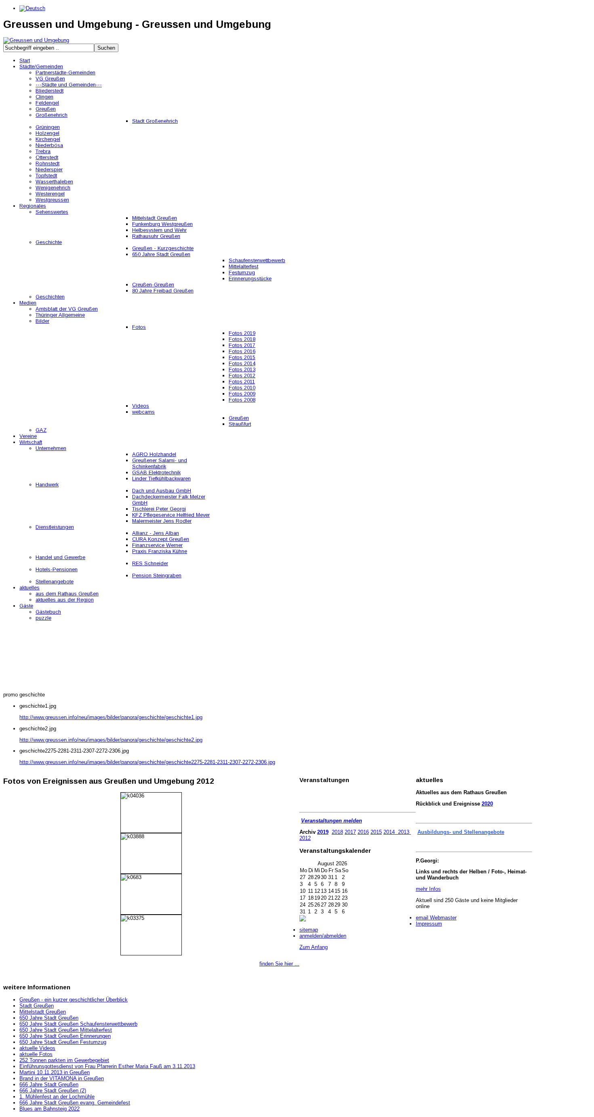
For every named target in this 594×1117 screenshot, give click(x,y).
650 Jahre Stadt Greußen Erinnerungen (65, 1036)
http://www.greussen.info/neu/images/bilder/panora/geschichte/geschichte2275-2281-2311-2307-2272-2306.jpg (147, 762)
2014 (389, 832)
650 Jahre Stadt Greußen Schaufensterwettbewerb (78, 1024)
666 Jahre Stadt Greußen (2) (52, 1091)
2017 (350, 832)
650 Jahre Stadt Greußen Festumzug (62, 1042)
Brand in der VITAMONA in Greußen (61, 1078)
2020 (487, 804)
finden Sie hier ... (279, 964)
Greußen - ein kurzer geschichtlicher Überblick (73, 1000)
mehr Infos (428, 889)
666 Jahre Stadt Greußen (48, 1084)
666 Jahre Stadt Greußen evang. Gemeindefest (74, 1103)
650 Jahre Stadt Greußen (48, 1018)
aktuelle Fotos (36, 1054)
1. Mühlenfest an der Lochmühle (57, 1097)
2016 (363, 832)
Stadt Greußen (36, 1006)
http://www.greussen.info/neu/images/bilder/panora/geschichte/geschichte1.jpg (110, 717)
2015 (376, 832)
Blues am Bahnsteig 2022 (49, 1109)
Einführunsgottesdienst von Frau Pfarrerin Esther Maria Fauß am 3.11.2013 (107, 1066)
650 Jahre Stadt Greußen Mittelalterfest (65, 1030)
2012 (305, 838)
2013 (403, 832)
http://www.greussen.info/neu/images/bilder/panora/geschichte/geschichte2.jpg (110, 740)
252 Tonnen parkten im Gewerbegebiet (64, 1060)
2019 (323, 832)
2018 (337, 832)
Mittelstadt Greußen (42, 1012)
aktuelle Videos (37, 1048)
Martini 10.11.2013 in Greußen (54, 1072)
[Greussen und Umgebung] (36, 40)
